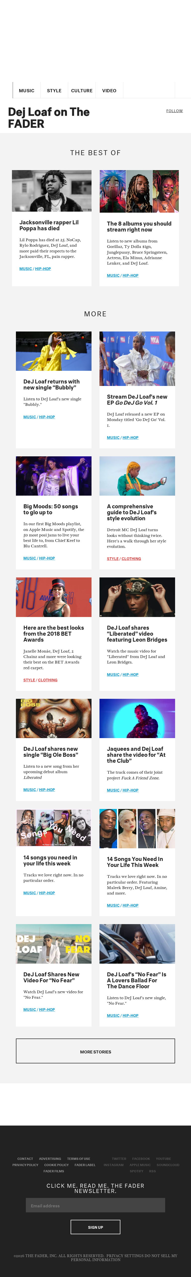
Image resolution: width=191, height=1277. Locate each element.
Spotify (136, 1170)
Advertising (50, 1158)
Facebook (141, 1158)
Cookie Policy (56, 1164)
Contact (25, 1158)
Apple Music (140, 1164)
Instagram (114, 1164)
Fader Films (54, 1170)
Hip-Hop (43, 268)
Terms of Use (78, 1158)
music (25, 268)
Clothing (131, 558)
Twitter (119, 1158)
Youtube (163, 1158)
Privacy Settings (124, 1256)
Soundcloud (168, 1164)
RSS (152, 1170)
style (113, 558)
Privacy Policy (25, 1164)
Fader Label (85, 1164)
